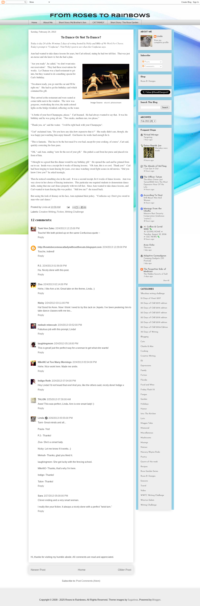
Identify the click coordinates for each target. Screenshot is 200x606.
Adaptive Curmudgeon (155, 256)
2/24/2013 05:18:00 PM (66, 343)
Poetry (144, 457)
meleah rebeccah (47, 325)
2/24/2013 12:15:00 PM (67, 228)
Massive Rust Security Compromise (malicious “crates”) (154, 216)
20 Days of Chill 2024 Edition (154, 327)
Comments (149, 66)
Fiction (60, 212)
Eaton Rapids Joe (152, 146)
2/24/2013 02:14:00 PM (55, 284)
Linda (41, 418)
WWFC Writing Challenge (152, 495)
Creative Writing (47, 212)
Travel (143, 486)
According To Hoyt (153, 195)
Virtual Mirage (151, 135)
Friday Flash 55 (148, 390)
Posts (147, 62)
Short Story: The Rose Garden (124, 22)
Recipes (144, 466)
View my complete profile (161, 41)
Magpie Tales (147, 423)
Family (143, 370)
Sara (40, 495)
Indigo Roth (44, 380)
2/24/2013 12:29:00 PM (114, 247)
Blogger (156, 600)
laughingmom (45, 343)
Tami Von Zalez (46, 228)
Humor (144, 409)
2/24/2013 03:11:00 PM (57, 303)
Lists (143, 418)
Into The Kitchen (148, 414)
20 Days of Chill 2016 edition (154, 308)
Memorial (145, 428)
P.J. (40, 265)
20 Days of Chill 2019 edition (154, 322)
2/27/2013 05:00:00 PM (56, 495)
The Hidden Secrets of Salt (156, 274)
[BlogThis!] (76, 207)
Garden (144, 399)
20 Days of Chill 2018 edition (154, 317)
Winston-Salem (147, 500)
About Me (48, 22)
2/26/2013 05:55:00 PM (60, 418)
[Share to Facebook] (82, 207)
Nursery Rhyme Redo (150, 452)
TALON (42, 399)
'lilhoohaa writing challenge (153, 293)
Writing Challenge (74, 212)
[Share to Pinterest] (84, 207)
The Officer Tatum (153, 177)
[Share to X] (79, 207)
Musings (144, 442)
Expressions (146, 366)
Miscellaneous (147, 433)
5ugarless (133, 600)
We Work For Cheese (113, 43)
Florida (144, 380)
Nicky (41, 303)
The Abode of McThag (155, 166)
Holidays (145, 404)
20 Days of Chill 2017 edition (154, 313)
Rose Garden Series (149, 471)
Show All (166, 280)
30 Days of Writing (149, 332)
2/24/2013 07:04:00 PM (64, 380)
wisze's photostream (112, 103)
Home (34, 22)
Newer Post (38, 569)
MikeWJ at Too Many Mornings (55, 362)
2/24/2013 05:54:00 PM (84, 362)
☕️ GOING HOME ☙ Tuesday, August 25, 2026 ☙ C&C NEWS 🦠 (155, 234)
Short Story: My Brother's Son (72, 22)
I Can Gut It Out (151, 169)
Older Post (124, 569)
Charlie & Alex (147, 346)
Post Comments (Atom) (88, 581)
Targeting (148, 137)
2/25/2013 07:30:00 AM (59, 399)
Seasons (144, 481)
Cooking (144, 351)
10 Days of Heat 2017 (151, 298)
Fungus (144, 394)
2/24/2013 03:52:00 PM (70, 325)
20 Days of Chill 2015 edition (154, 303)
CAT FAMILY (98, 22)
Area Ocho (149, 245)
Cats (143, 342)
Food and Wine (147, 385)
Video (143, 491)
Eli (142, 361)
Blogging (144, 337)
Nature (144, 447)
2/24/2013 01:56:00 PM (54, 265)
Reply (41, 237)
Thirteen (147, 247)
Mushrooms (146, 438)
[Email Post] (68, 207)
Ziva (40, 284)
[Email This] (73, 207)
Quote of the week (149, 462)
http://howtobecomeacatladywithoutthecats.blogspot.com (70, 247)
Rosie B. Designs (148, 81)
